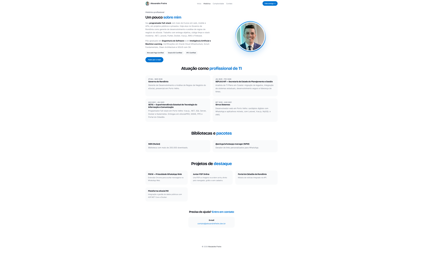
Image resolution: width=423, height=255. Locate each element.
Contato (229, 4)
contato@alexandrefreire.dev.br (212, 223)
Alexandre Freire (158, 3)
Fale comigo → (270, 3)
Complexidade (218, 4)
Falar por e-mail (154, 60)
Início (199, 4)
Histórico (207, 4)
